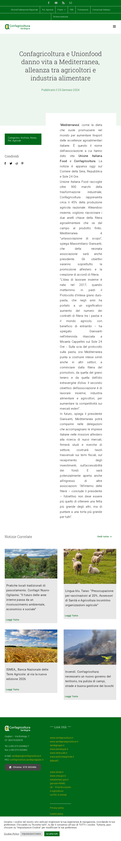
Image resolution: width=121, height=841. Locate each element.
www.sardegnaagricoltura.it (64, 741)
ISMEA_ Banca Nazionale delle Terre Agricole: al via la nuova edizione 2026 (27, 674)
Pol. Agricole (14, 140)
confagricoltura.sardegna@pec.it (26, 759)
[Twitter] (11, 163)
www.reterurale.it (58, 753)
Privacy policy (57, 808)
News (33, 137)
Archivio (25, 137)
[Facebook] (5, 163)
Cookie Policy (11, 833)
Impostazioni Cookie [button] (31, 834)
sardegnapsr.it (57, 745)
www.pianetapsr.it (59, 749)
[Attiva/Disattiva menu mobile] (114, 26)
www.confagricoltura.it (61, 738)
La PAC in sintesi (58, 794)
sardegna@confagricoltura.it (26, 756)
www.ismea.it (56, 772)
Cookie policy (56, 814)
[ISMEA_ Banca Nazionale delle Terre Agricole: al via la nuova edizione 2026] (31, 645)
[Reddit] (17, 163)
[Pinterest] (22, 163)
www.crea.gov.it (58, 776)
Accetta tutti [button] (52, 834)
